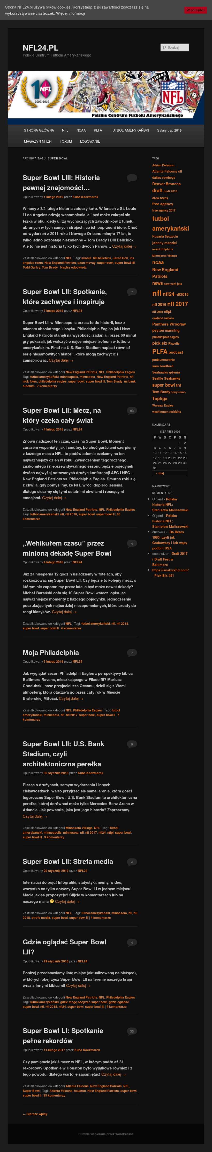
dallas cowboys (163, 177)
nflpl (110, 832)
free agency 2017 (163, 210)
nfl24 (102, 832)
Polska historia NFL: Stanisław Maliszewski (170, 504)
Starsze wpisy (35, 1114)
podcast (176, 352)
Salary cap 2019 (169, 130)
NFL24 (77, 310)
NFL (65, 130)
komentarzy (47, 386)
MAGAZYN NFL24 (38, 141)
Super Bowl (31, 1090)
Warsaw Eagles (162, 405)
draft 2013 (170, 191)
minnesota (87, 376)
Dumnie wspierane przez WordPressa (106, 1134)
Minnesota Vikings (79, 827)
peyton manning (165, 330)
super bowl (105, 262)
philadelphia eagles (53, 381)
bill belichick (102, 258)
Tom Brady (50, 267)
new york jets (173, 283)
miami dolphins (162, 249)
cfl (180, 171)
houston (80, 1090)
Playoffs (173, 343)
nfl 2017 (72, 714)
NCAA (81, 130)
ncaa (158, 262)
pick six (159, 343)
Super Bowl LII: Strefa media (68, 861)
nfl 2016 (159, 304)
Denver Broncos (166, 183)
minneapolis (69, 376)
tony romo (178, 392)
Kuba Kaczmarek (85, 196)
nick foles (30, 381)
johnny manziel (164, 242)
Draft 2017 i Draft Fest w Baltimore (169, 559)
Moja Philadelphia (51, 652)
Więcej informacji (70, 13)
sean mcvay (87, 262)
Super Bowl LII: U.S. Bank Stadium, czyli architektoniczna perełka (63, 753)
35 (132, 1031)
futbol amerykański (44, 376)
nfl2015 (182, 294)
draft (157, 190)
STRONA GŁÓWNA (39, 130)
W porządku (196, 10)
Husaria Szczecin (165, 236)
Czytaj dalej (124, 246)
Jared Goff (120, 258)
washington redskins (166, 411)
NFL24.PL (40, 47)
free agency (162, 203)
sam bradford (162, 366)
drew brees (160, 198)
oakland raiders (163, 318)
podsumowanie (163, 359)
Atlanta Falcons (77, 1086)
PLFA (98, 130)
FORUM (66, 141)
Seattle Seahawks (166, 378)
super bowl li (105, 514)
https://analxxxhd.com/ (170, 569)
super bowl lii (95, 381)
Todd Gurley (31, 267)
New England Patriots (60, 262)
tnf (178, 385)
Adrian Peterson (163, 165)
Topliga (159, 398)
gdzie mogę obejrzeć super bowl (83, 1002)
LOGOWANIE (90, 141)
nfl (131, 376)
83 (132, 410)
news (157, 283)
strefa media (41, 917)
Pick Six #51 (164, 575)
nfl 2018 (71, 514)
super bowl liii (125, 262)
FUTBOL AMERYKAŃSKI (129, 130)
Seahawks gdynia (166, 372)
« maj (160, 473)
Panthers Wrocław (169, 324)
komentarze (71, 628)
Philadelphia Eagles (120, 372)
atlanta (86, 258)
